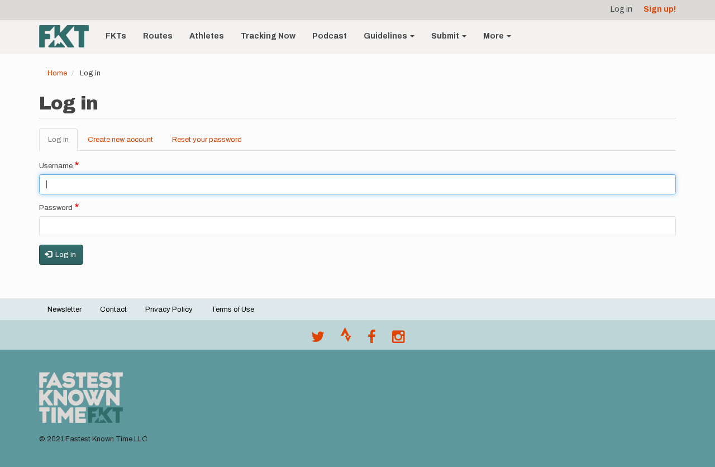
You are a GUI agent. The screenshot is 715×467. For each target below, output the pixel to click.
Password (56, 208)
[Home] (68, 36)
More (494, 36)
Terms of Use (232, 309)
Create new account (120, 140)
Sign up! (660, 9)
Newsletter (64, 309)
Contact (113, 309)
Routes (158, 36)
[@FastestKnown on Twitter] (318, 340)
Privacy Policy (169, 309)
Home (57, 73)
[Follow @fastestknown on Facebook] (372, 340)
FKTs (116, 36)
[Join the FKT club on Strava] (346, 340)
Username (56, 166)
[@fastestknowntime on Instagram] (398, 340)
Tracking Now (268, 36)
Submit (446, 36)
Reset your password (207, 140)
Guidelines (386, 36)
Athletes (206, 36)
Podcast (329, 36)
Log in (621, 9)
